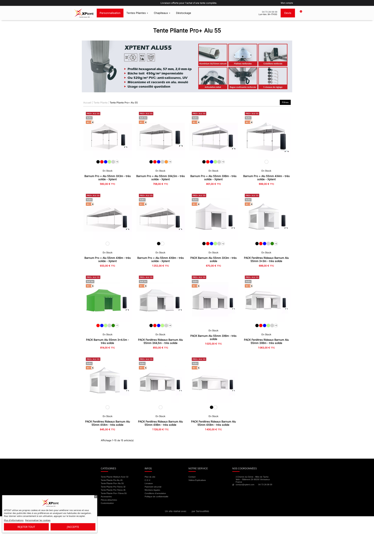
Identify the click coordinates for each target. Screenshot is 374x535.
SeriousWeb (202, 511)
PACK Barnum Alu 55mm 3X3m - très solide (213, 259)
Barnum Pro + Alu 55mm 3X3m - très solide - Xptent (107, 178)
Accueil (87, 102)
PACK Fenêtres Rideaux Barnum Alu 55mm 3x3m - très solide (266, 259)
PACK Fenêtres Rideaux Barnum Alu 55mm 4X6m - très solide (160, 423)
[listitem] (98, 161)
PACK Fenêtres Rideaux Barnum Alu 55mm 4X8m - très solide (213, 423)
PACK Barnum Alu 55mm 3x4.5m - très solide (107, 341)
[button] (299, 13)
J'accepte (73, 527)
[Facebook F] (191, 487)
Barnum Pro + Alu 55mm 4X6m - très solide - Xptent (107, 259)
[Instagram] (207, 487)
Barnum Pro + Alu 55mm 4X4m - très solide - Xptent (266, 178)
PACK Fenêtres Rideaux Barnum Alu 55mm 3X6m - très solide (266, 341)
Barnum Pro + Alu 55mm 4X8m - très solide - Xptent (160, 259)
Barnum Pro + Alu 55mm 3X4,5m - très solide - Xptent (160, 178)
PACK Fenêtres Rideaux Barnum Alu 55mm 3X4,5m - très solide (160, 341)
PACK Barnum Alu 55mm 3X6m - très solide (213, 337)
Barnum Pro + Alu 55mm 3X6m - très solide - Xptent (213, 178)
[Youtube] (199, 487)
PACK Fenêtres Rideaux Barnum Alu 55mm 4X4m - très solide (107, 423)
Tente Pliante (101, 102)
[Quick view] (128, 125)
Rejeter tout (26, 527)
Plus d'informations (14, 520)
